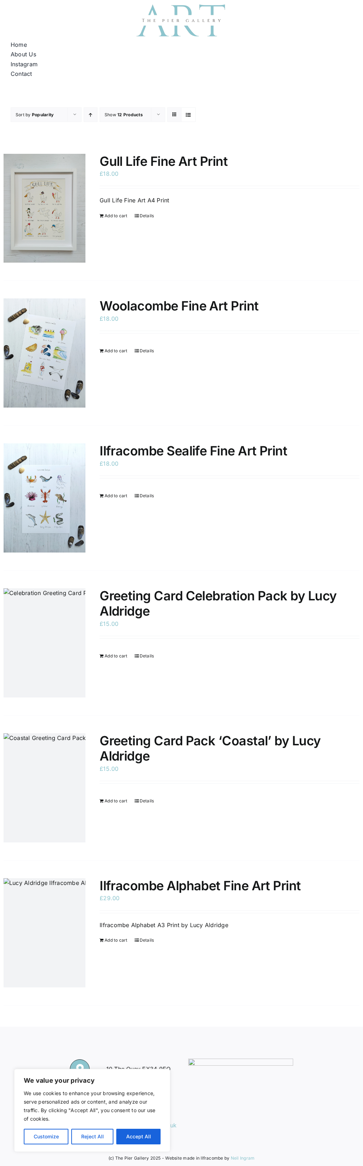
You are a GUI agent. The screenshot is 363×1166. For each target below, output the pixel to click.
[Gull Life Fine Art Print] (44, 208)
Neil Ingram (243, 1158)
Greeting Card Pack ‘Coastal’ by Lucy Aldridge (210, 748)
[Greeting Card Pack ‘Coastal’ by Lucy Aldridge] (44, 787)
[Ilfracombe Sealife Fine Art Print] (44, 498)
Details (147, 215)
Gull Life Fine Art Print (164, 161)
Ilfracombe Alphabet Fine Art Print (200, 885)
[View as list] (188, 115)
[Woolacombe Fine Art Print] (44, 353)
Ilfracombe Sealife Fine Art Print (193, 451)
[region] (92, 1110)
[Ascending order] (90, 114)
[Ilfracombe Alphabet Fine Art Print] (44, 932)
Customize (46, 1136)
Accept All (138, 1136)
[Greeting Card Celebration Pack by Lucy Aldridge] (44, 642)
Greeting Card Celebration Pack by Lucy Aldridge (218, 603)
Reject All (92, 1136)
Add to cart (116, 215)
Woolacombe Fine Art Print (179, 306)
